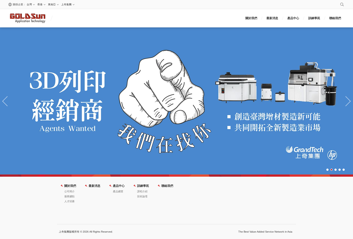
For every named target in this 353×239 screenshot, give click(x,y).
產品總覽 (118, 191)
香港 (39, 4)
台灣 (29, 4)
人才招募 (69, 201)
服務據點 (69, 196)
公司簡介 (69, 191)
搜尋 (342, 4)
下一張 (347, 101)
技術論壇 (142, 196)
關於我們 (251, 18)
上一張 (5, 101)
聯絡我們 (335, 18)
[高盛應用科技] (27, 18)
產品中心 (293, 18)
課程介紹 (142, 191)
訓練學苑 (314, 18)
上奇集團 (66, 4)
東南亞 (52, 4)
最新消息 (272, 18)
